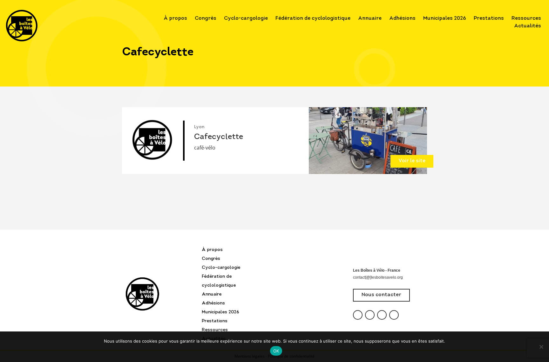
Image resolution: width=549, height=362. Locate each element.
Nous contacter (381, 294)
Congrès (205, 18)
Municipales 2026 (444, 18)
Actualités (527, 26)
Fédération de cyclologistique (312, 18)
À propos (175, 18)
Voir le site (411, 161)
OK (276, 350)
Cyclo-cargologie (246, 18)
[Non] (541, 347)
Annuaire (370, 18)
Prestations (489, 18)
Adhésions (402, 18)
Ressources (526, 18)
